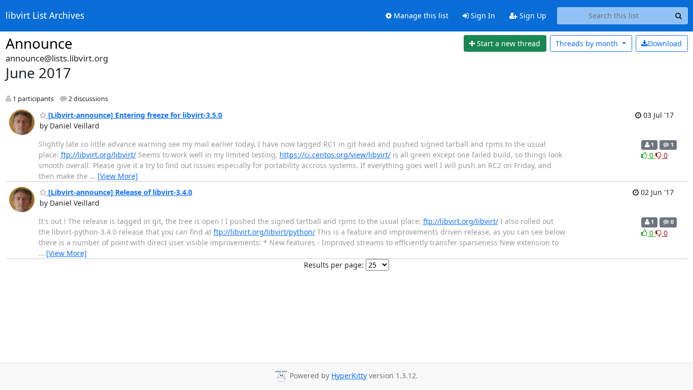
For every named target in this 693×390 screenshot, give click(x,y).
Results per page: (334, 265)
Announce (39, 43)
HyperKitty (349, 375)
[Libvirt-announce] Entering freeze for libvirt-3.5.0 (134, 115)
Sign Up (531, 15)
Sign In (482, 15)
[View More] (117, 176)
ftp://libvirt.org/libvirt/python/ (264, 232)
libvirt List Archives (45, 16)
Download (665, 43)
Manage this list (420, 15)
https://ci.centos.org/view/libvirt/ (335, 154)
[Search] (679, 15)
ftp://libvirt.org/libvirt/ (98, 154)
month (588, 43)
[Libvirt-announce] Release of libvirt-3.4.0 (119, 192)
